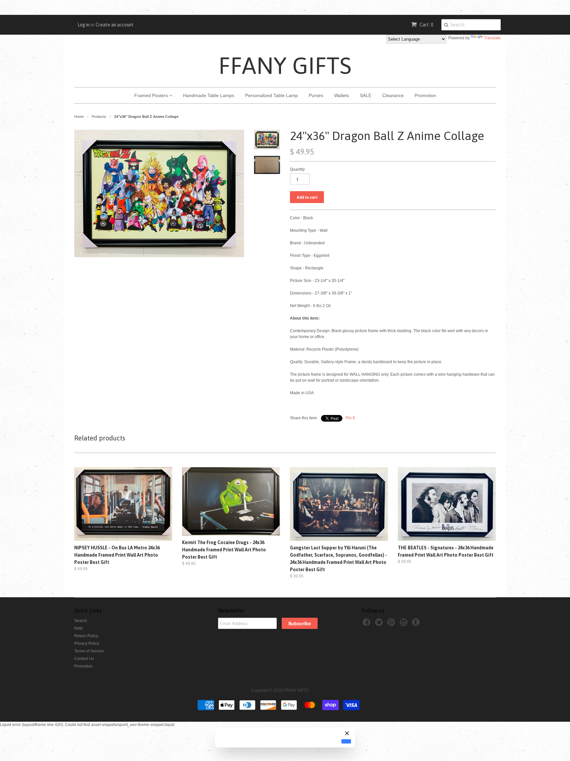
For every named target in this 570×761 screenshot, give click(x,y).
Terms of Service (89, 651)
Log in (83, 24)
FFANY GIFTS (285, 65)
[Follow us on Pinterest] (392, 624)
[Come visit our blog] (417, 624)
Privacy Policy (86, 643)
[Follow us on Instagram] (405, 624)
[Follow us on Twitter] (380, 624)
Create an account (115, 24)
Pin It (350, 418)
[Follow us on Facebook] (367, 624)
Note (78, 628)
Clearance (393, 95)
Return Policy (86, 636)
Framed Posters (151, 95)
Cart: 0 (426, 24)
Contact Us (84, 658)
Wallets (341, 95)
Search (80, 620)
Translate (492, 38)
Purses (316, 95)
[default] (346, 741)
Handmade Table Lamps (208, 95)
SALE (365, 95)
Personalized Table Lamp (271, 95)
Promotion (425, 95)
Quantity (297, 169)
